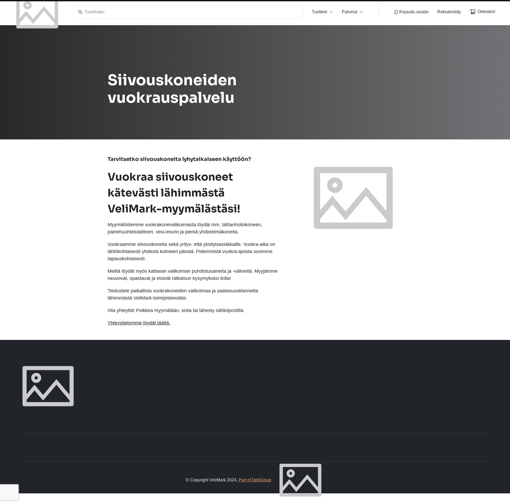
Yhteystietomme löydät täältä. (139, 323)
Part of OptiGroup (255, 480)
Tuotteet (319, 12)
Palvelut (349, 12)
